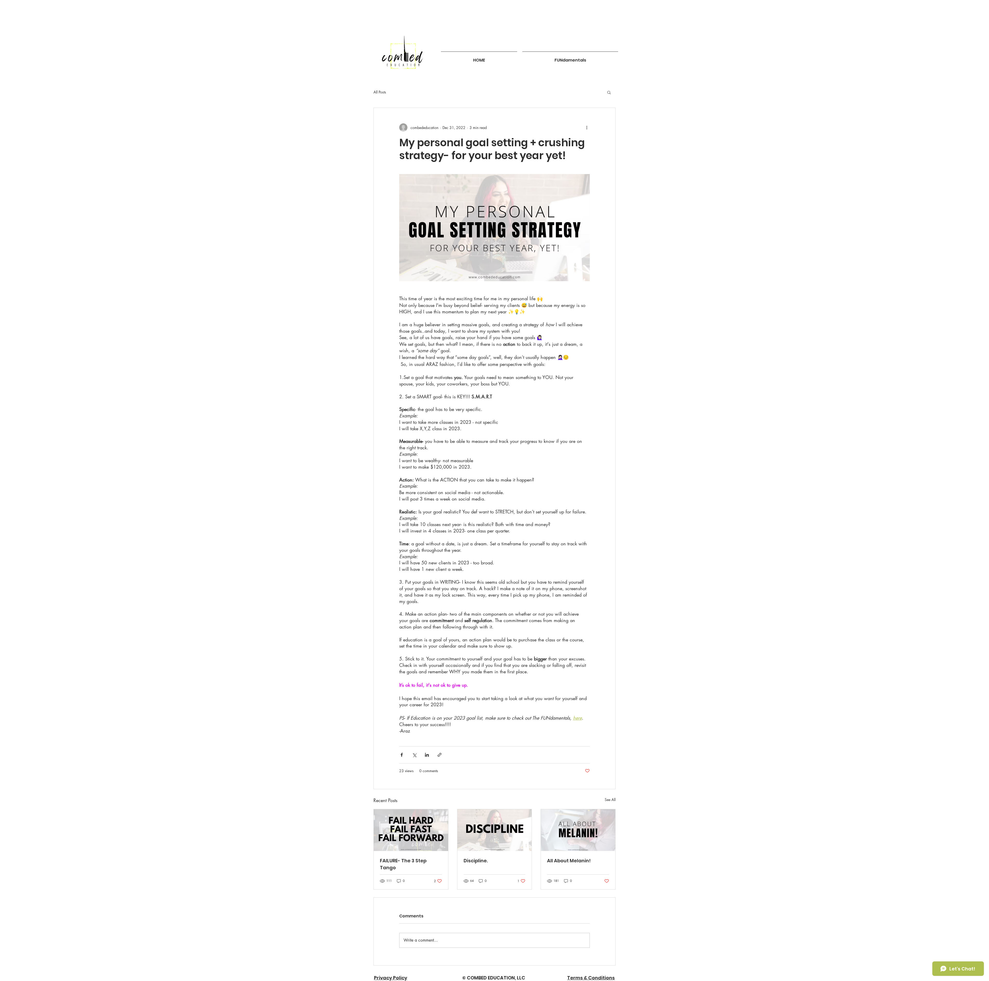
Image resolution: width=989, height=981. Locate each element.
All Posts (379, 92)
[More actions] (587, 127)
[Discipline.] (494, 830)
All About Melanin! (569, 860)
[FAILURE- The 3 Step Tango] (411, 830)
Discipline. (476, 860)
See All (610, 799)
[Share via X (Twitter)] (414, 754)
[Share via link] (439, 754)
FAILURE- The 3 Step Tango (403, 864)
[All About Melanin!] (578, 830)
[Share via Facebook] (401, 754)
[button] (609, 92)
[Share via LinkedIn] (426, 754)
